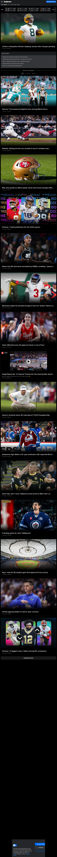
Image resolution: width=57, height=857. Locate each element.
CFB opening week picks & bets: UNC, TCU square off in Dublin (17, 59)
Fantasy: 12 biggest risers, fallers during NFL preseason (24, 651)
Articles (27, 73)
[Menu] (1, 1)
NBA (12, 4)
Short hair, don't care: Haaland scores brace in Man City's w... (26, 494)
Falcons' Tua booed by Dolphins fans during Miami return (25, 109)
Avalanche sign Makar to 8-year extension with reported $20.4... (28, 454)
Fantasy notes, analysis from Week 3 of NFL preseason (15, 56)
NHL (15, 4)
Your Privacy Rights (40, 850)
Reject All (41, 847)
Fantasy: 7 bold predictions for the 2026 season (21, 227)
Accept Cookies (41, 844)
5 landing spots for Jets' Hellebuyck (16, 533)
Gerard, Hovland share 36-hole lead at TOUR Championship (26, 415)
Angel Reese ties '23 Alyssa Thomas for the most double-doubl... (28, 374)
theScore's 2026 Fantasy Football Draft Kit (12, 65)
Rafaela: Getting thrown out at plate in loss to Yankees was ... (26, 148)
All (22, 73)
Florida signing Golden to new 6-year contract (20, 612)
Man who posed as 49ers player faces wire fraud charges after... (28, 188)
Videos (33, 73)
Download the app (51, 1)
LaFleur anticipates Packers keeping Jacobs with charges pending (28, 46)
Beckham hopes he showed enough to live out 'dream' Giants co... (28, 306)
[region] (28, 848)
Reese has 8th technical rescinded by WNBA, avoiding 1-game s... (28, 266)
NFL (9, 4)
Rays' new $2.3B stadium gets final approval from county (25, 572)
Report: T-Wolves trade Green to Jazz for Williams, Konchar (16, 61)
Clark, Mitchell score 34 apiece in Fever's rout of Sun (23, 345)
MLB (18, 4)
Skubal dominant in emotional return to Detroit (13, 63)
